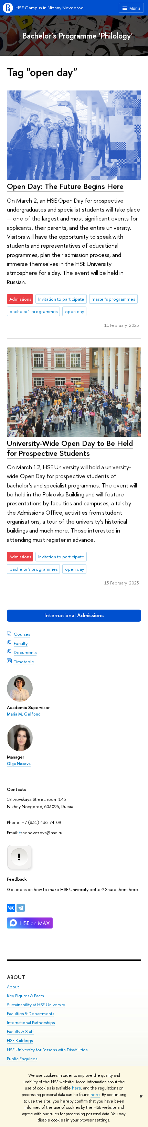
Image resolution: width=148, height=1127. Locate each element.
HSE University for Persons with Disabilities (47, 1050)
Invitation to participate (61, 299)
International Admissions (74, 615)
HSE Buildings (20, 1040)
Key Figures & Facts (25, 996)
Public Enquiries (22, 1059)
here (76, 1088)
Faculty (21, 643)
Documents (25, 652)
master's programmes (113, 299)
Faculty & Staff (20, 1031)
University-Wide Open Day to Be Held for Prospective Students (70, 448)
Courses (22, 634)
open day (74, 311)
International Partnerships (31, 1023)
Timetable (24, 661)
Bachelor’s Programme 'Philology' (77, 35)
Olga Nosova (19, 763)
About (16, 977)
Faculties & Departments (30, 1014)
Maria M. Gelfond (24, 714)
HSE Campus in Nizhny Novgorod (49, 7)
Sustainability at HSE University (36, 1005)
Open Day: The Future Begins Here (65, 186)
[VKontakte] (11, 908)
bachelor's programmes (33, 311)
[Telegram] (21, 908)
